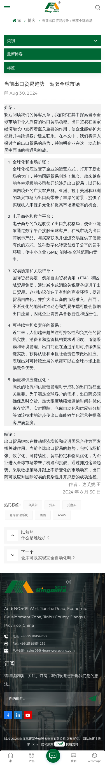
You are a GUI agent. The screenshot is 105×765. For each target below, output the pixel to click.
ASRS (62, 515)
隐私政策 (47, 744)
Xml (35, 744)
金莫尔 (33, 505)
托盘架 (71, 505)
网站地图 (89, 739)
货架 (52, 505)
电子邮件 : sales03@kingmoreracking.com (44, 650)
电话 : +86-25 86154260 (30, 636)
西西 (43, 515)
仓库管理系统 (19, 515)
